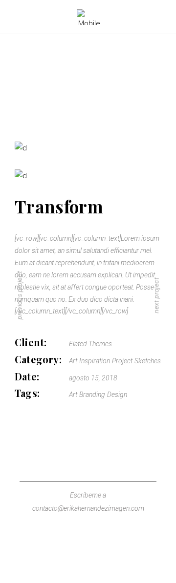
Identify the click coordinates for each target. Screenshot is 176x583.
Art (73, 361)
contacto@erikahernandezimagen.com (88, 508)
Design (117, 394)
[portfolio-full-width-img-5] (88, 148)
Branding (92, 394)
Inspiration (94, 361)
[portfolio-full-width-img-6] (88, 176)
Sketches (147, 361)
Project (122, 361)
